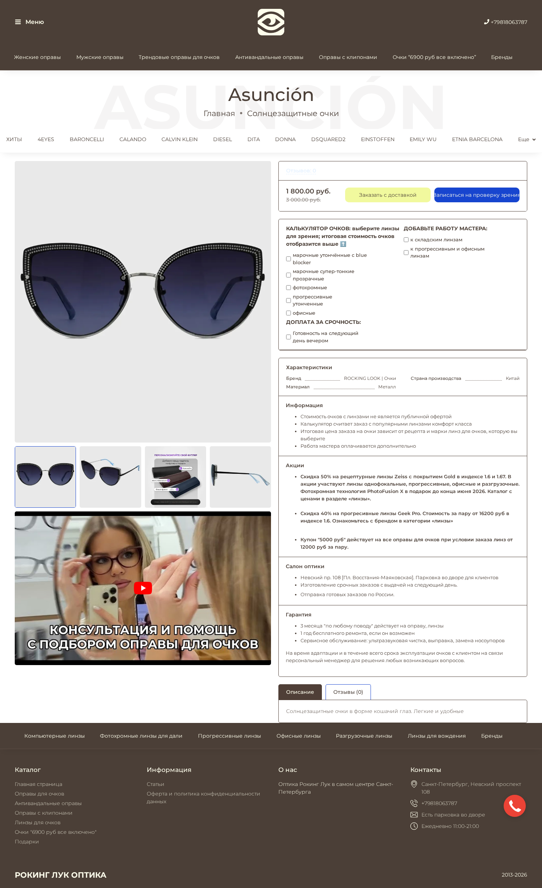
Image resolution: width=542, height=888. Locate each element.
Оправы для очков (39, 793)
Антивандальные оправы (269, 57)
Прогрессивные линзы (229, 736)
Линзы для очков (37, 822)
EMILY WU (423, 139)
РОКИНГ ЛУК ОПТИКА (61, 875)
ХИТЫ (14, 139)
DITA (253, 139)
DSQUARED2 (328, 139)
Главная (219, 113)
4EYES (46, 139)
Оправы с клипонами (348, 57)
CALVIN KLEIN (179, 139)
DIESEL (222, 139)
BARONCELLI (87, 139)
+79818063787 (508, 22)
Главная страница (38, 784)
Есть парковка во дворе (453, 814)
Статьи (155, 784)
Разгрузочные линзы (364, 736)
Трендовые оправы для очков (179, 57)
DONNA (285, 139)
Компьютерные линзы (54, 736)
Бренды (502, 57)
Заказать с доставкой (388, 195)
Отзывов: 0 (301, 170)
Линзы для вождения (437, 736)
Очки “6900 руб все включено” (434, 57)
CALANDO (132, 139)
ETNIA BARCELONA (477, 139)
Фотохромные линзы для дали (141, 736)
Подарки (27, 841)
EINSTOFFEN (378, 139)
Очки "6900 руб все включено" (56, 832)
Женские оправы (37, 57)
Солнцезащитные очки (293, 113)
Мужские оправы (100, 57)
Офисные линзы (299, 736)
